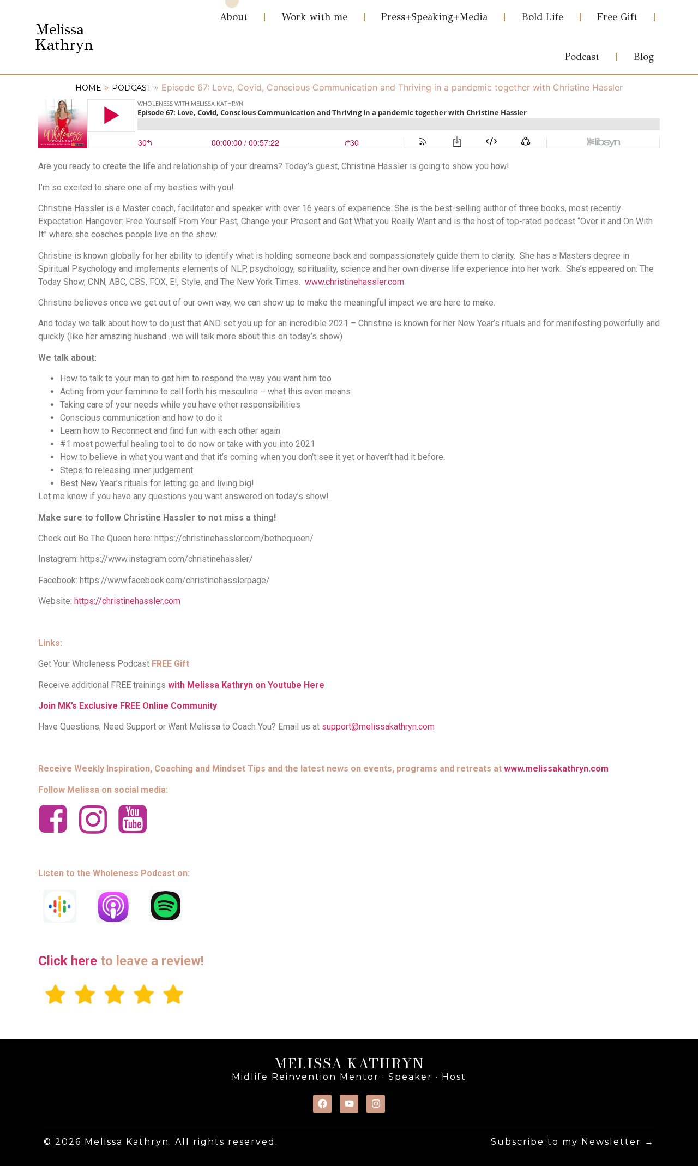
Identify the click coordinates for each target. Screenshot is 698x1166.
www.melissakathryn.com (556, 768)
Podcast (131, 88)
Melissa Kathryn (64, 37)
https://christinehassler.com (127, 601)
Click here (67, 960)
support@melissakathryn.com (378, 726)
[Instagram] (375, 1104)
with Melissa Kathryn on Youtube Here (246, 685)
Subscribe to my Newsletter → (572, 1142)
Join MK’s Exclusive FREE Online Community (127, 706)
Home (88, 88)
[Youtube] (349, 1104)
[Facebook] (322, 1104)
